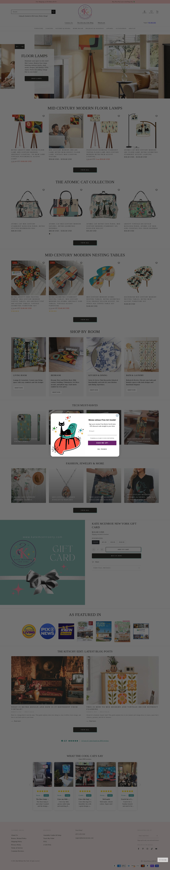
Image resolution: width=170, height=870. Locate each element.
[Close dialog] (117, 415)
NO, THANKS (102, 449)
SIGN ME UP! (102, 443)
